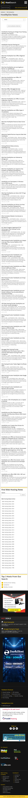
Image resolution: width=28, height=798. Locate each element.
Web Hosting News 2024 (8, 506)
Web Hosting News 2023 (8, 508)
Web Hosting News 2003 (8, 556)
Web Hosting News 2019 (8, 518)
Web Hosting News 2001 (8, 560)
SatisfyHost (6, 585)
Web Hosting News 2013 (8, 532)
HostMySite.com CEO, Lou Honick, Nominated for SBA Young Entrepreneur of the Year (13, 449)
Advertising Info (6, 781)
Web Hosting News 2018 (8, 520)
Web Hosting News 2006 (8, 549)
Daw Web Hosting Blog (8, 788)
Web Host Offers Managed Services (10, 89)
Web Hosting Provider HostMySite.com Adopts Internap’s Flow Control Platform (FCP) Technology (13, 242)
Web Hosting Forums (20, 7)
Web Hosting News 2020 (8, 515)
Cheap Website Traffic (7, 786)
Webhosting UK (6, 705)
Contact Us (17, 775)
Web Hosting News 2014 (8, 530)
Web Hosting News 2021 (8, 513)
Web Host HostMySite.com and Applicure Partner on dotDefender (12, 68)
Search (23, 494)
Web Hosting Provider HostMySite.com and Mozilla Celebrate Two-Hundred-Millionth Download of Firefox (12, 292)
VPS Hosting (16, 692)
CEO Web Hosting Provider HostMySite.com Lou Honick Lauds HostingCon (13, 304)
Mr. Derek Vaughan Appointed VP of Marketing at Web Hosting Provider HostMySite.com (11, 229)
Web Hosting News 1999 (8, 565)
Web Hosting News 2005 (8, 551)
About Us (17, 780)
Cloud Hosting (6, 694)
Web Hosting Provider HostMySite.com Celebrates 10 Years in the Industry (11, 255)
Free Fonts (5, 791)
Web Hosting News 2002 (8, 558)
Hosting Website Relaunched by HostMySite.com (10, 146)
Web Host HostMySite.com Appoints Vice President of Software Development (12, 169)
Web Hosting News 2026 (8, 501)
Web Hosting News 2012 (8, 534)
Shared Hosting (6, 692)
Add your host (6, 776)
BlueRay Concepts (8, 587)
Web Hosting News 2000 (8, 563)
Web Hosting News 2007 (8, 546)
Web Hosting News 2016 (8, 525)
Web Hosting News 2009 (8, 541)
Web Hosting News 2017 (8, 523)
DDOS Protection (6, 792)
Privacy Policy (18, 779)
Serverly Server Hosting (9, 582)
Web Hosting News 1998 (8, 567)
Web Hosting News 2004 (8, 553)
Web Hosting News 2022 (8, 511)
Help (16, 778)
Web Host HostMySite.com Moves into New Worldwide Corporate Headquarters (13, 205)
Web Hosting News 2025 (8, 504)
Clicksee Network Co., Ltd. (13, 796)
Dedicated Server (16, 694)
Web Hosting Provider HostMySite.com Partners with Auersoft (11, 387)
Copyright (17, 782)
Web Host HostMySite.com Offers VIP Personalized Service (11, 78)
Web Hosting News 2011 (8, 537)
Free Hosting (6, 697)
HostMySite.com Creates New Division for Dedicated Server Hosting (12, 426)
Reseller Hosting (19, 696)
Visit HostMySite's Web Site (14, 26)
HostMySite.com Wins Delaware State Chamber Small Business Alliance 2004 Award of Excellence (13, 414)
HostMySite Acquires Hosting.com (10, 44)
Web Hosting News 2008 (8, 544)
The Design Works (7, 789)
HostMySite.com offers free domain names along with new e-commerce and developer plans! (13, 461)
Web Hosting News (10, 12)
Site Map (17, 776)
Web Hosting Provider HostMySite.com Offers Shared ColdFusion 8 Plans (13, 267)
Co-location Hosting (7, 696)
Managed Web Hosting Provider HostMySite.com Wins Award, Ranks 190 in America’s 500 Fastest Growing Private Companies (12, 352)
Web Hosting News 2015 (8, 527)
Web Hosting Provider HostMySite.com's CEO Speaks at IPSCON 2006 (13, 327)
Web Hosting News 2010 (8, 539)
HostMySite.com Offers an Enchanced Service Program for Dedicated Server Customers (13, 437)
